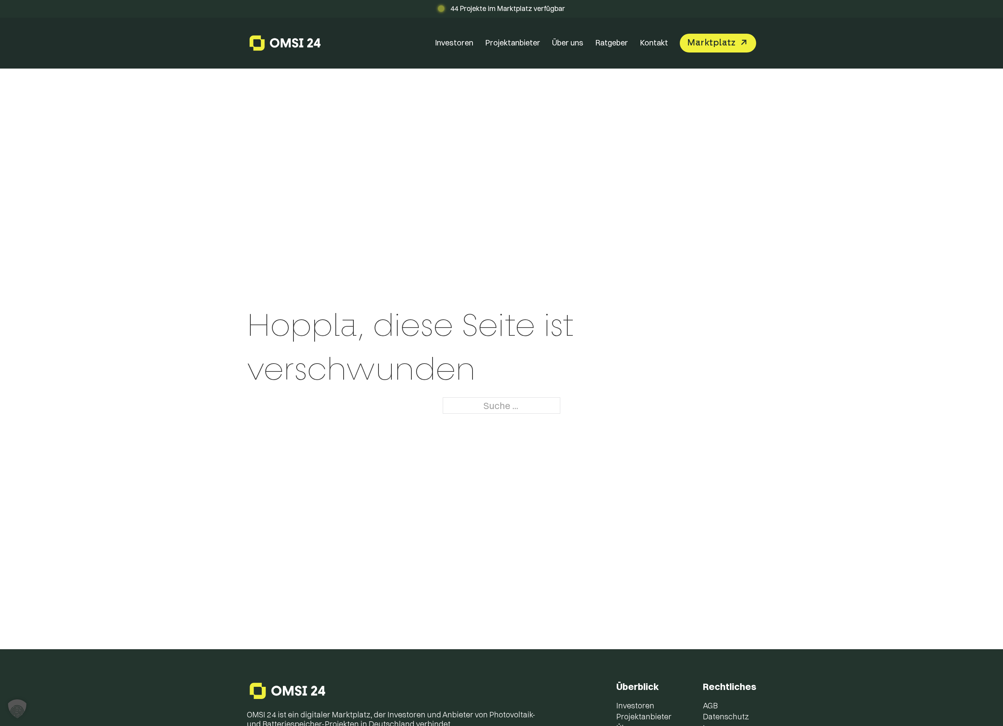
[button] (17, 709)
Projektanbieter (512, 42)
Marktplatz (711, 42)
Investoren (454, 42)
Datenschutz (726, 716)
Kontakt (654, 42)
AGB (710, 705)
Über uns (567, 42)
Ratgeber (611, 42)
